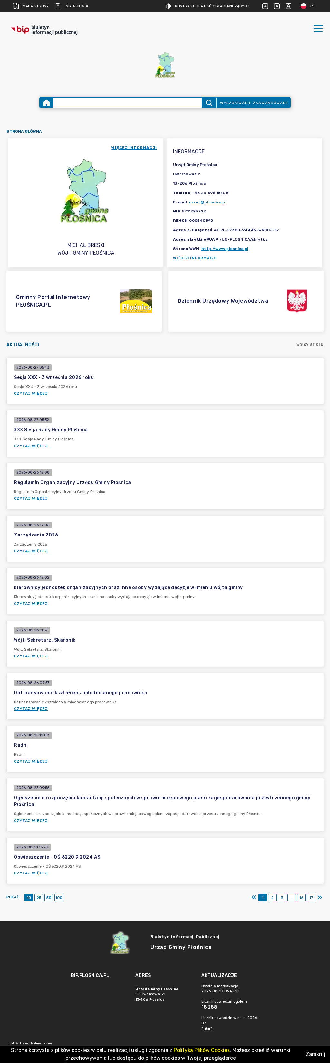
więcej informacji (134, 147)
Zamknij (315, 1054)
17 (311, 897)
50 (48, 897)
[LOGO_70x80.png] (165, 64)
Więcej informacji (195, 258)
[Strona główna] (46, 102)
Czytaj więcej (31, 393)
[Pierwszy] (254, 897)
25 (38, 897)
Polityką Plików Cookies (202, 1050)
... (291, 897)
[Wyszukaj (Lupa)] (209, 103)
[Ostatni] (319, 897)
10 (29, 897)
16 (301, 897)
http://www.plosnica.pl (224, 248)
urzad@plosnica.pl (207, 202)
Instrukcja (76, 6)
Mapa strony (36, 6)
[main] (100, 993)
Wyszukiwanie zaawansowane (254, 103)
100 (58, 897)
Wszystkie (310, 344)
